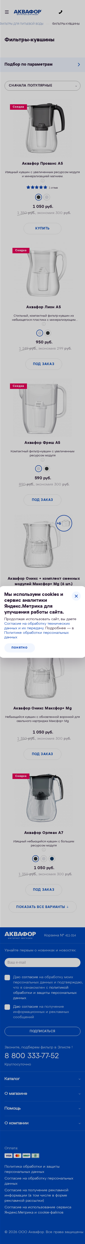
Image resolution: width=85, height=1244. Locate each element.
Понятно (20, 648)
